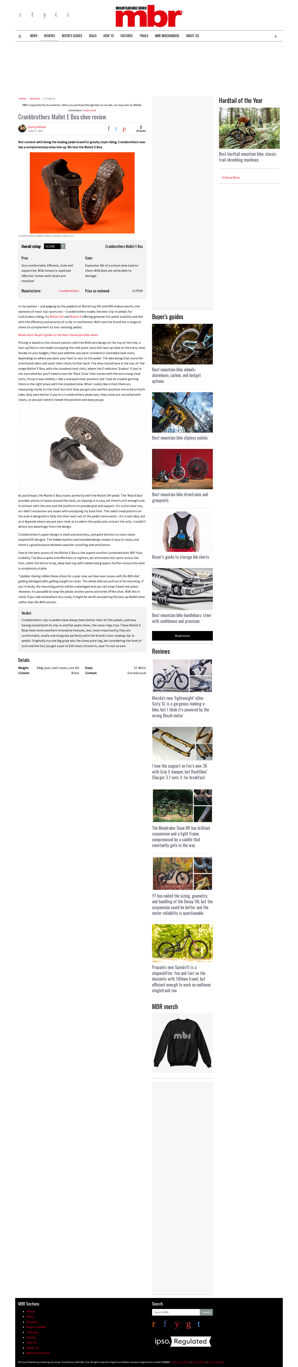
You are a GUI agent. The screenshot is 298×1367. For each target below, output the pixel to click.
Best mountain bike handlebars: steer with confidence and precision (181, 618)
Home (22, 98)
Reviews (35, 98)
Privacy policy (199, 1362)
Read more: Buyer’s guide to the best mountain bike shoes (58, 335)
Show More (232, 177)
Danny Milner (37, 127)
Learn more (89, 110)
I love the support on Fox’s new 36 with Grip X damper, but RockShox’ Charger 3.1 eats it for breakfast (179, 771)
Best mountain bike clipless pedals (180, 437)
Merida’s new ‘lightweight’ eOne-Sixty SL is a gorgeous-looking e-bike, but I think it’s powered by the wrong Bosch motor (180, 707)
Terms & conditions (180, 1362)
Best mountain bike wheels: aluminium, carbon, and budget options (176, 375)
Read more (182, 636)
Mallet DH (57, 316)
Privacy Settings (215, 1362)
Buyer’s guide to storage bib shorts (180, 556)
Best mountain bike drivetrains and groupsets (180, 497)
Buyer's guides (167, 316)
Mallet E (75, 316)
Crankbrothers (69, 291)
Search (206, 1312)
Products (49, 98)
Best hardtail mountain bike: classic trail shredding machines (247, 156)
